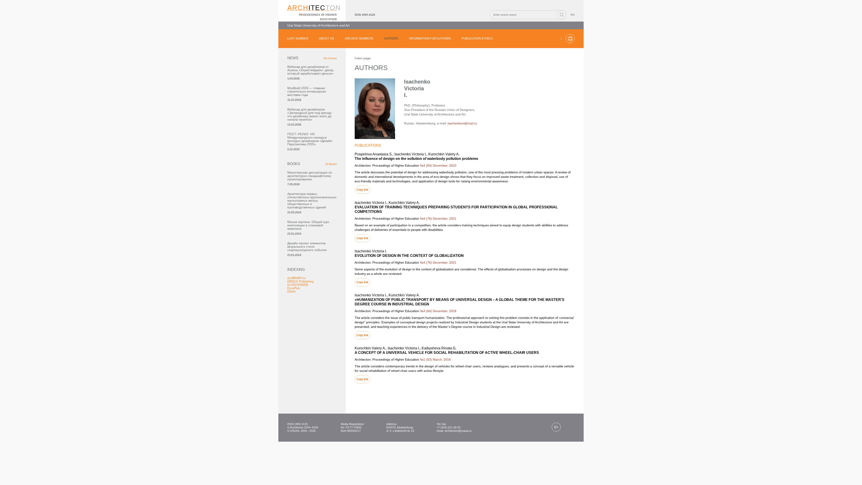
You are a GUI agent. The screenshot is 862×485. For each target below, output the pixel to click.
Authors (391, 38)
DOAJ (291, 291)
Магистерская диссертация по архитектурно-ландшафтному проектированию (309, 176)
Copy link (362, 189)
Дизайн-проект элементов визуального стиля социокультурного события (307, 246)
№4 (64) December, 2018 (438, 311)
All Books (331, 164)
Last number (297, 38)
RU (573, 14)
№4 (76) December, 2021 (438, 218)
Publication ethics (477, 38)
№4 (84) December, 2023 (438, 165)
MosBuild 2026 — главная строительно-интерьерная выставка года (306, 91)
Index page (363, 58)
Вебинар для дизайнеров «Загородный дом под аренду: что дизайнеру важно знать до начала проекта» (309, 114)
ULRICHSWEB (297, 285)
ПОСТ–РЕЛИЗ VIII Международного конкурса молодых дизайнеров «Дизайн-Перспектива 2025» (310, 139)
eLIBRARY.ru (296, 278)
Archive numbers (359, 38)
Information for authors (430, 38)
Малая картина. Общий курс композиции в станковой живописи (308, 225)
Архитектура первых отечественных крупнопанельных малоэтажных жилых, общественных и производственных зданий (311, 200)
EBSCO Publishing (300, 281)
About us (326, 38)
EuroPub (293, 288)
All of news (330, 58)
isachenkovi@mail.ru (462, 123)
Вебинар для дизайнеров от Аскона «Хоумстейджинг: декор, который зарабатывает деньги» (310, 70)
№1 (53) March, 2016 (435, 359)
